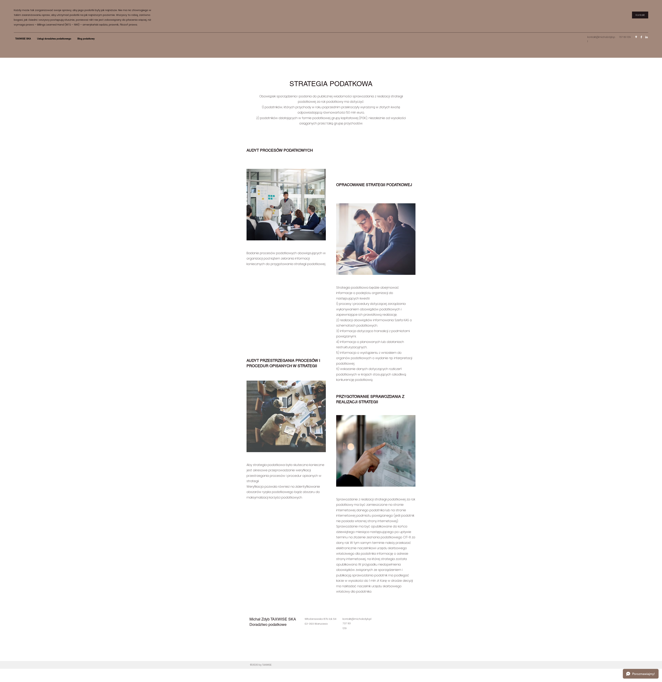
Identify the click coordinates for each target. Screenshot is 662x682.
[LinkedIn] (646, 37)
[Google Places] (636, 37)
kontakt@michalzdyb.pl (357, 619)
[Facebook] (641, 37)
